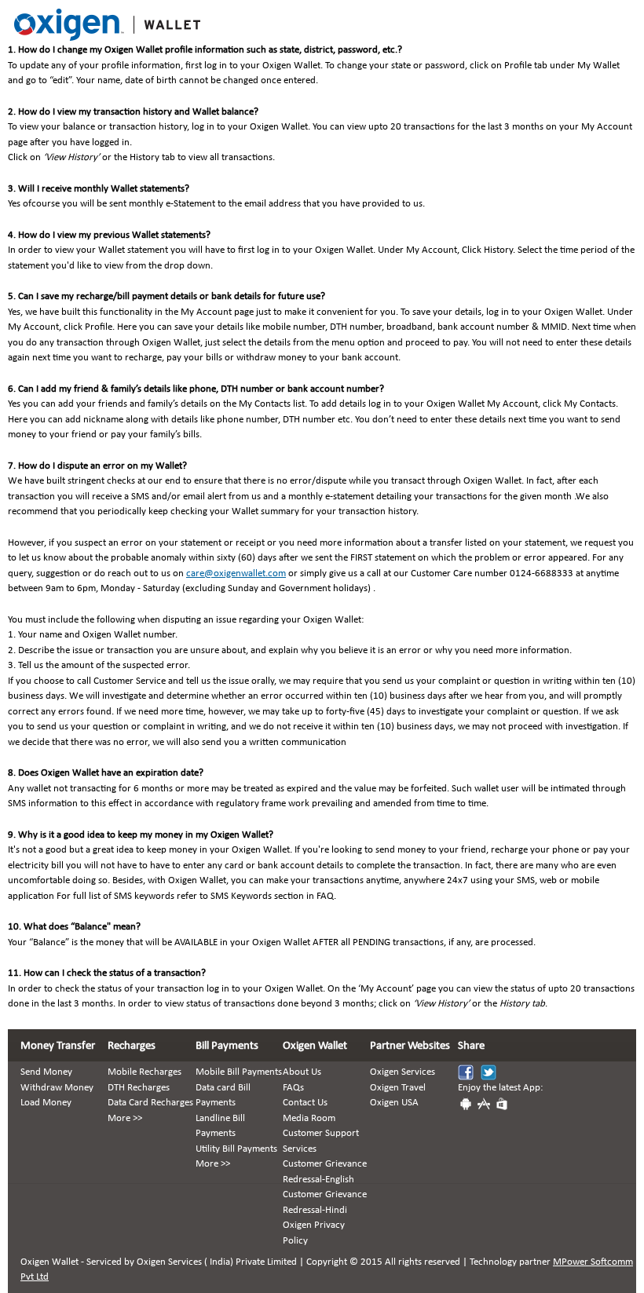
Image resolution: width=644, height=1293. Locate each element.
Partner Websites (410, 1046)
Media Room (309, 1118)
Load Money (45, 1103)
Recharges (132, 1046)
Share (471, 1046)
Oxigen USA (394, 1103)
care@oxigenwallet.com (236, 573)
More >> (125, 1118)
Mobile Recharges (144, 1072)
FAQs (293, 1088)
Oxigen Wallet (315, 1046)
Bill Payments (227, 1046)
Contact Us (305, 1103)
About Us (302, 1072)
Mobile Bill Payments (239, 1072)
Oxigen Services (402, 1072)
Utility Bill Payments (236, 1149)
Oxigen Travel (398, 1088)
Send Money (46, 1072)
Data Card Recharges (150, 1103)
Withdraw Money (56, 1088)
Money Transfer (57, 1046)
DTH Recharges (139, 1088)
